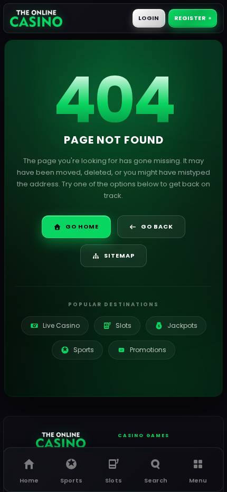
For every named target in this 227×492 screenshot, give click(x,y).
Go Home (82, 226)
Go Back (157, 226)
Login (148, 18)
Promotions (143, 349)
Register (190, 18)
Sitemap (119, 255)
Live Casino (61, 325)
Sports (83, 349)
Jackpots (177, 325)
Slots (118, 325)
